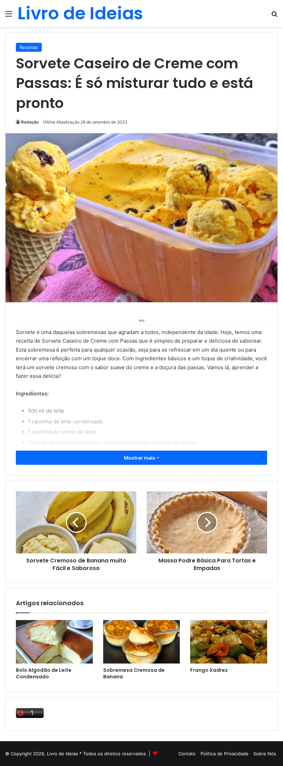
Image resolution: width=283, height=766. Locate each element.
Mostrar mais (140, 458)
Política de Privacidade (224, 753)
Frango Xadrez (209, 670)
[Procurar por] (274, 16)
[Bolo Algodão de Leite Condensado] (54, 642)
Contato (187, 753)
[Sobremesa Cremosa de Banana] (141, 642)
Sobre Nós (264, 753)
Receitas (29, 47)
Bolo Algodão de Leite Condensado (43, 673)
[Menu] (8, 16)
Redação (30, 122)
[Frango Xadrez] (228, 642)
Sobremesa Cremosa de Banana (134, 673)
